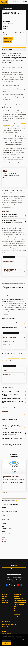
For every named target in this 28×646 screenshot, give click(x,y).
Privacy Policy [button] (21, 639)
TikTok (4, 541)
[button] (15, 2)
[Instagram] (12, 585)
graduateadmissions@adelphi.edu (10, 511)
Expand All (5, 211)
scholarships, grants (13, 358)
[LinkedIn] (21, 585)
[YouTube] (18, 585)
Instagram (5, 539)
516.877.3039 (6, 519)
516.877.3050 (6, 515)
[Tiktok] (15, 585)
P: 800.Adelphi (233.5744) (14, 581)
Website (4, 523)
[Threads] (9, 585)
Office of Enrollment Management (10, 504)
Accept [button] (6, 643)
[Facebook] (7, 585)
